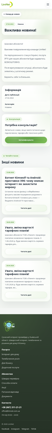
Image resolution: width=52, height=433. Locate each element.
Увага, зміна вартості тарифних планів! (19, 229)
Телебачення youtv (11, 358)
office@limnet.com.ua (11, 411)
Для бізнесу (7, 363)
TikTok (33, 429)
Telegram (25, 429)
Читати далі (26, 208)
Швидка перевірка (10, 378)
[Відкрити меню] (48, 4)
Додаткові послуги (10, 367)
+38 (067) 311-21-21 (12, 407)
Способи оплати (9, 383)
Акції (4, 387)
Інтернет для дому (10, 354)
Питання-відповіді (10, 392)
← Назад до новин (12, 14)
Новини (21, 24)
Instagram (15, 429)
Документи (7, 396)
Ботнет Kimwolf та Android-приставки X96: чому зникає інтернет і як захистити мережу (24, 182)
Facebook (5, 429)
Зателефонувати (26, 140)
